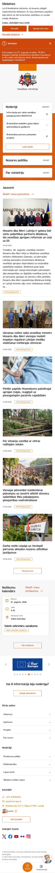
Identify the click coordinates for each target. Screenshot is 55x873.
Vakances (7, 714)
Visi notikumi (28, 645)
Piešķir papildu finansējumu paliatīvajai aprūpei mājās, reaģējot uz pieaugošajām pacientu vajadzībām (27, 392)
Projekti (7, 730)
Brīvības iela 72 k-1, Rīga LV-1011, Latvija (25, 805)
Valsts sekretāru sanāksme (21, 626)
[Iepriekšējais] (6, 664)
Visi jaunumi (27, 571)
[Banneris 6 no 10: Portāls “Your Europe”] (28, 664)
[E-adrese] (7, 811)
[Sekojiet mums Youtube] (16, 836)
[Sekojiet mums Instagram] (28, 836)
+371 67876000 (13, 797)
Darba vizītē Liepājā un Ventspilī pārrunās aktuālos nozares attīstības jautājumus (25, 549)
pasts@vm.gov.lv (13, 801)
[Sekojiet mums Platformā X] (4, 836)
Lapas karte (9, 772)
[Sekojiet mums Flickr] (22, 836)
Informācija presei (12, 292)
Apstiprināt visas (40, 28)
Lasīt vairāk (27, 146)
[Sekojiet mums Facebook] (10, 836)
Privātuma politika (11, 756)
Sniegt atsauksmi (27, 693)
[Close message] (50, 43)
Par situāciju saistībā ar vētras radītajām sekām (21, 442)
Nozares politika (17, 160)
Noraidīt (14, 28)
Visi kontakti (16, 819)
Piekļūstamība (9, 764)
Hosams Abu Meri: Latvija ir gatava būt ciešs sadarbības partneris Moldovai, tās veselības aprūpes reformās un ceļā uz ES (27, 235)
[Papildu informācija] (16, 811)
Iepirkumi (7, 722)
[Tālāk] (49, 664)
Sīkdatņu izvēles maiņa (14, 780)
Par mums (8, 737)
